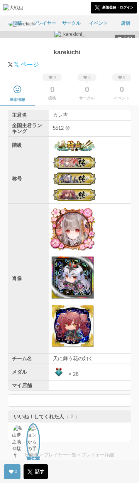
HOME (32, 455)
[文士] (33, 430)
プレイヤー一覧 (60, 455)
